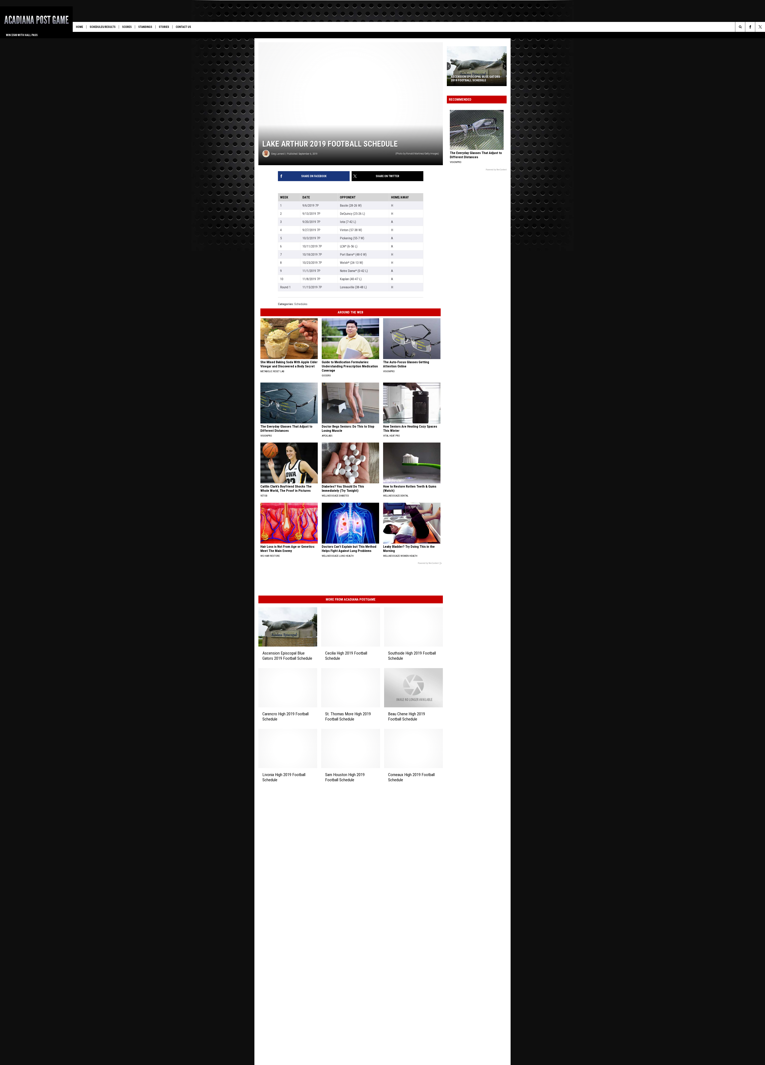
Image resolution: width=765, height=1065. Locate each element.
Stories (164, 26)
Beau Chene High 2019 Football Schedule (406, 716)
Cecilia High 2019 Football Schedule (346, 656)
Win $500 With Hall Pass (22, 35)
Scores (127, 26)
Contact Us (183, 26)
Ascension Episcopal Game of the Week (475, 78)
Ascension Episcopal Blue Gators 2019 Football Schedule (287, 656)
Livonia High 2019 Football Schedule (283, 777)
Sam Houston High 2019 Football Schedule (345, 777)
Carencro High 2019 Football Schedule (285, 716)
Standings (145, 26)
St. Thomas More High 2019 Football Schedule (348, 716)
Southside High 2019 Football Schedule (412, 656)
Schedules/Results (103, 26)
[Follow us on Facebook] (750, 27)
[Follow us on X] (760, 27)
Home (79, 26)
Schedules (300, 304)
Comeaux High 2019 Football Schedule (411, 777)
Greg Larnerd (277, 153)
